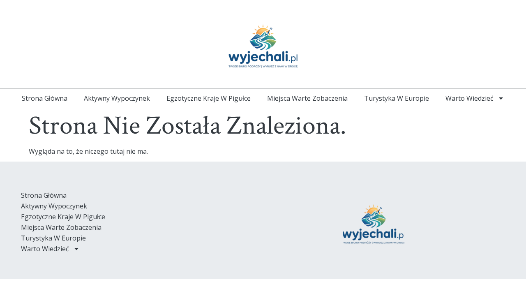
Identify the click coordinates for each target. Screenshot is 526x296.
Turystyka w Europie (396, 98)
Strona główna (44, 98)
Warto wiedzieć (469, 98)
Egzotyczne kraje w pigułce (208, 98)
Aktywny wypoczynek (117, 98)
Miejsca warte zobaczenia (307, 98)
